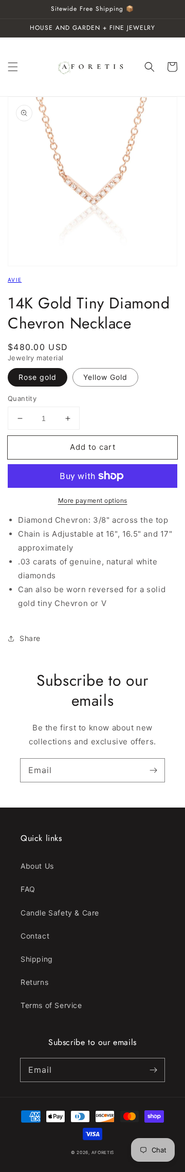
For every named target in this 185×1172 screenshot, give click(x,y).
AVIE (15, 280)
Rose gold (37, 377)
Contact (35, 935)
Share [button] (30, 638)
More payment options (92, 500)
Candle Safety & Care (60, 912)
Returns (34, 982)
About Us (37, 866)
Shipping (37, 959)
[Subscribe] (153, 770)
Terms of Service (51, 1005)
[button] (13, 67)
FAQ (28, 889)
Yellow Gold (105, 377)
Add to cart (93, 447)
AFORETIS (103, 1152)
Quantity (22, 398)
